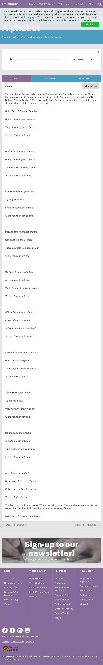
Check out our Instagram (20, 630)
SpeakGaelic (10, 578)
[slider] (38, 59)
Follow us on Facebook (12, 630)
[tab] (16, 78)
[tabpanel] (51, 301)
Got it (89, 24)
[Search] (100, 4)
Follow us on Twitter (5, 630)
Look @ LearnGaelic (39, 592)
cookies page (28, 17)
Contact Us (27, 630)
